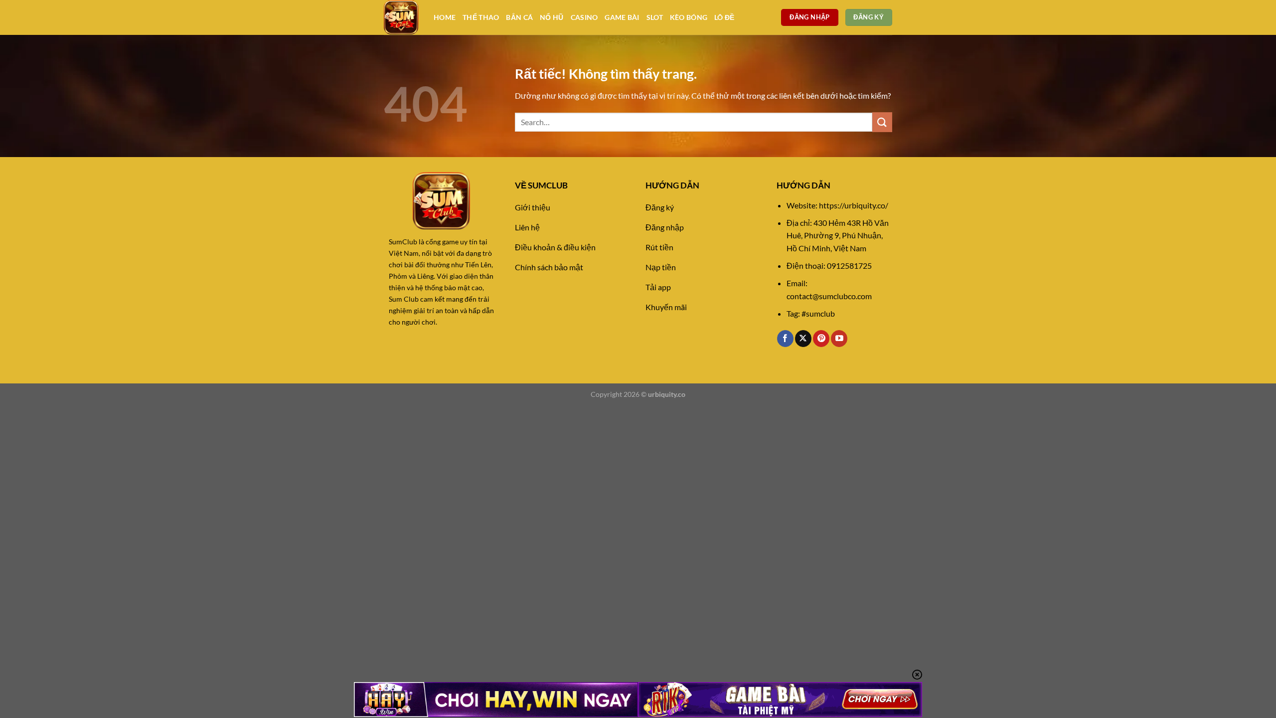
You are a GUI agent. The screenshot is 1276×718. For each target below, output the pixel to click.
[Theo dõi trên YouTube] (839, 338)
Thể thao (481, 17)
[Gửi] (882, 122)
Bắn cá (519, 17)
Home (445, 17)
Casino (584, 17)
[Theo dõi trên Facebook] (785, 338)
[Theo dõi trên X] (803, 338)
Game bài (622, 17)
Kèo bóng (688, 17)
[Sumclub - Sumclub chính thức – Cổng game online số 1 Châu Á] (401, 17)
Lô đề (724, 17)
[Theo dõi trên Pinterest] (821, 338)
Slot (654, 17)
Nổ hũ (551, 17)
